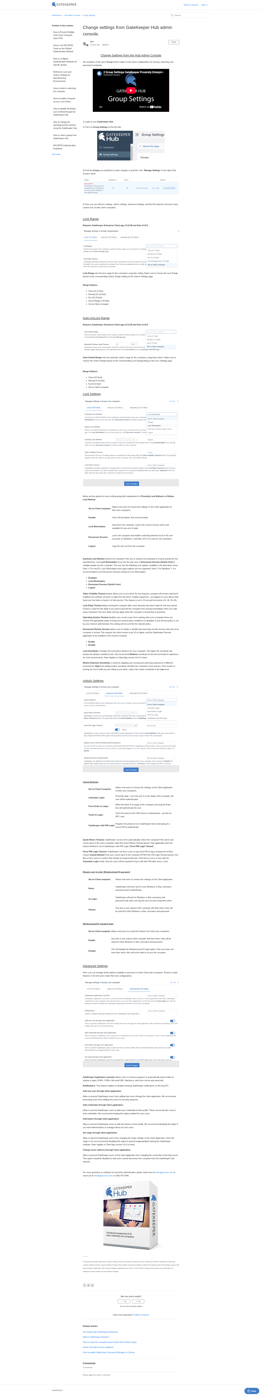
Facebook (84, 1285)
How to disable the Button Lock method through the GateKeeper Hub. (64, 111)
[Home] (64, 6)
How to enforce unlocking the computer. (64, 89)
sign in (91, 1375)
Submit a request (191, 5)
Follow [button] (173, 42)
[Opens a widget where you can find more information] (251, 1391)
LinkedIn (92, 1285)
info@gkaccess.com (103, 1175)
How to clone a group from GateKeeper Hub (65, 136)
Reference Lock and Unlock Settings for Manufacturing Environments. (62, 76)
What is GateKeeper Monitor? (96, 1337)
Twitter (88, 1285)
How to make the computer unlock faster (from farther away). (110, 1342)
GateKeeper (56, 15)
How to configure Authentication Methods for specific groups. (65, 61)
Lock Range (89, 273)
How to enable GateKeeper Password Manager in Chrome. (109, 1352)
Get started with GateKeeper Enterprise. (100, 1332)
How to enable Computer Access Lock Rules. (64, 100)
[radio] (124, 1301)
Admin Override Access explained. (98, 1347)
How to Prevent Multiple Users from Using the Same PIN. (63, 35)
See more (56, 154)
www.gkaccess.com (164, 1172)
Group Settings (89, 15)
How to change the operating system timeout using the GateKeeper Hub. (65, 125)
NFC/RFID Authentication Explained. (64, 147)
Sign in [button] (204, 5)
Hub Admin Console (72, 15)
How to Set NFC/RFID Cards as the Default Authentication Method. (63, 48)
